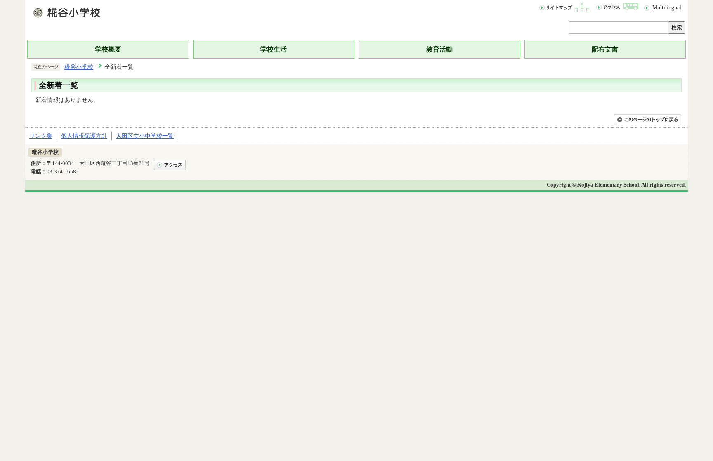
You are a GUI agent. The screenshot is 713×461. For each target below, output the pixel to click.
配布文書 (605, 49)
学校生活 (273, 49)
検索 (676, 27)
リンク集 (40, 135)
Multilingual (666, 7)
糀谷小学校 (78, 67)
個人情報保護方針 (84, 135)
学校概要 (108, 49)
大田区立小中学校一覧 (145, 135)
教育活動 (439, 49)
